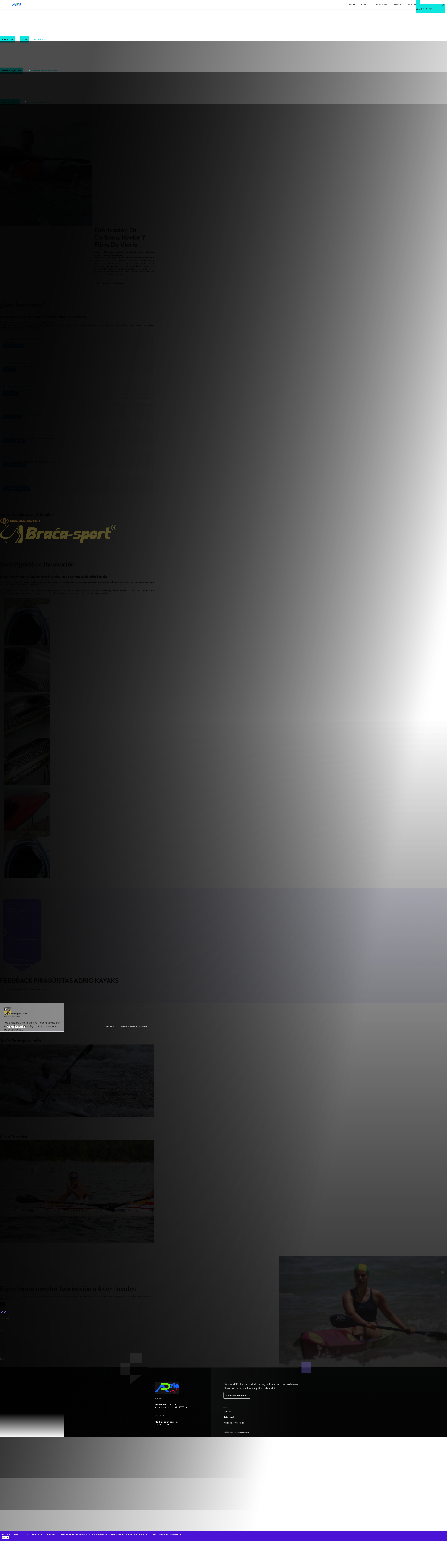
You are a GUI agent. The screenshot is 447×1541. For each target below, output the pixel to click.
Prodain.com (244, 1432)
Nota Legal (229, 1417)
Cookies (227, 1411)
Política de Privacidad (234, 1423)
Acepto (5, 1537)
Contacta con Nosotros (236, 1395)
